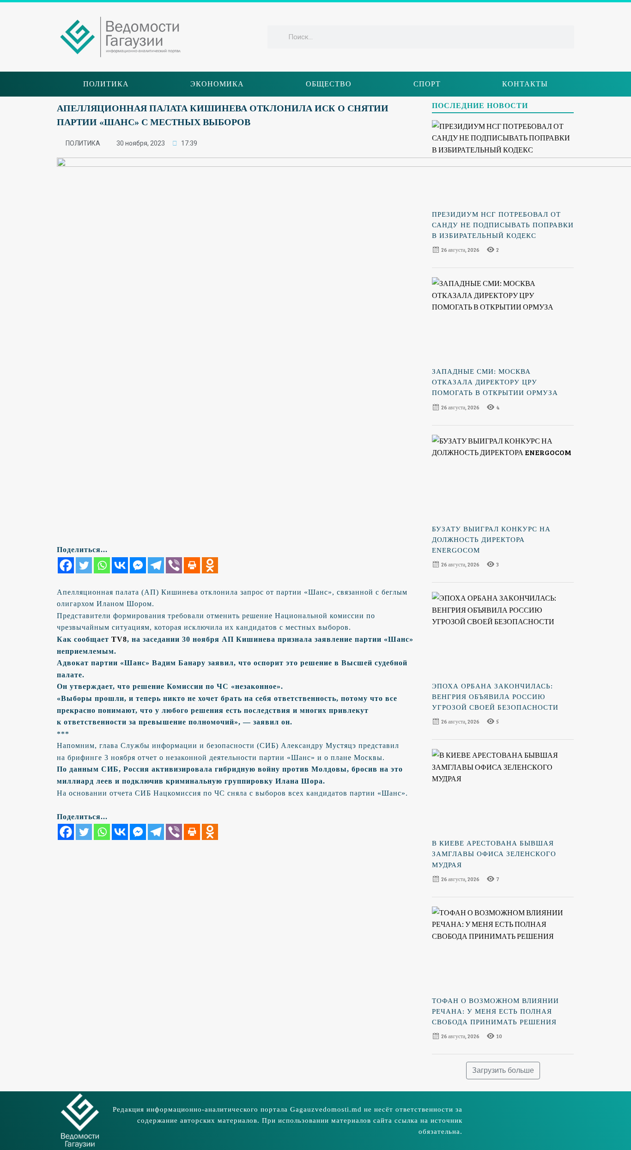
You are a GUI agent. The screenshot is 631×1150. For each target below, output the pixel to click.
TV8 (119, 639)
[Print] (192, 565)
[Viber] (174, 565)
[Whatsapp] (102, 565)
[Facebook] (66, 565)
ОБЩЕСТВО (329, 84)
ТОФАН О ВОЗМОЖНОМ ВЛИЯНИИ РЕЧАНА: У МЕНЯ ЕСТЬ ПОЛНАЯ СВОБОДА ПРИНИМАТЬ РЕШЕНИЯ (495, 1011)
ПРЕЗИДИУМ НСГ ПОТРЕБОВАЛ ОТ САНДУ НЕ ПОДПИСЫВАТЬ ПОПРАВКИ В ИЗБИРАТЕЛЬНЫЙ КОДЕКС (503, 225)
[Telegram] (156, 565)
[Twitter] (84, 565)
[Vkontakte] (120, 565)
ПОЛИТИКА (106, 84)
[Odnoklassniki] (210, 565)
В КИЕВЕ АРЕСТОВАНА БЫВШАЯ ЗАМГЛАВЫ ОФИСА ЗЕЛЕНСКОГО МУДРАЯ (494, 854)
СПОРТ (427, 84)
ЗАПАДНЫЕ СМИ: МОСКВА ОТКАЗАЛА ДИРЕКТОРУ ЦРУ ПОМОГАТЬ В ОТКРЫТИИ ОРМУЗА (495, 382)
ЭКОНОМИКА (217, 84)
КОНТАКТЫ (525, 84)
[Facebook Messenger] (138, 565)
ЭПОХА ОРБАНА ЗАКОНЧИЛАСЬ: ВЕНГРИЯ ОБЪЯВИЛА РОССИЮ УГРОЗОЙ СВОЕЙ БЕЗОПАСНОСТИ (495, 696)
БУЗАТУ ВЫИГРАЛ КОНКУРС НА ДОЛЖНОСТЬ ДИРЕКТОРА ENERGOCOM (491, 539)
